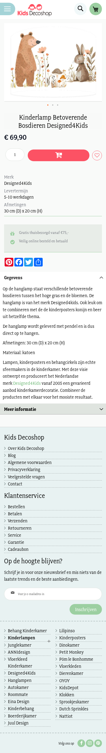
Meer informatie (20, 409)
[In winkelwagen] (58, 155)
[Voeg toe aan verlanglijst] (95, 155)
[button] (48, 105)
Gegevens (13, 277)
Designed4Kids (27, 383)
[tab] (53, 277)
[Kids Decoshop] (35, 10)
